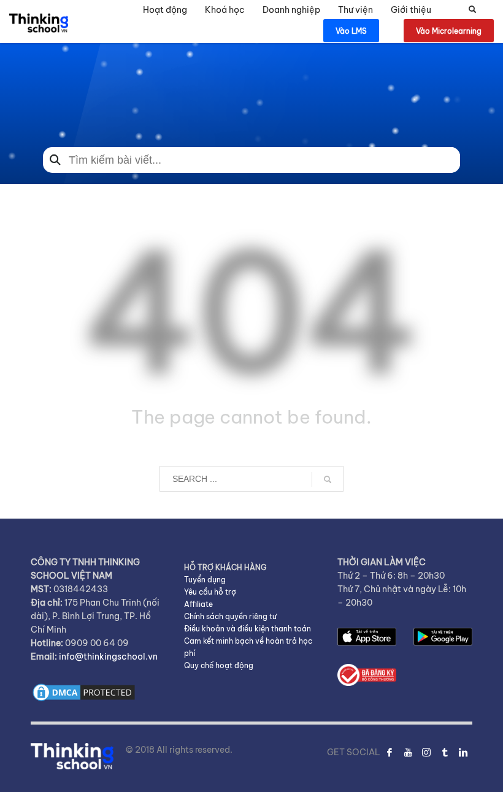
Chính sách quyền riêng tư (230, 616)
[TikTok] (445, 752)
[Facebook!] (389, 752)
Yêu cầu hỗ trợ (210, 591)
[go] (328, 479)
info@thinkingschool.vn (108, 656)
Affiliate (198, 604)
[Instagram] (426, 752)
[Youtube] (408, 752)
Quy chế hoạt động (218, 665)
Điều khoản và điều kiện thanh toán (247, 628)
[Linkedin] (463, 752)
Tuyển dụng (205, 579)
